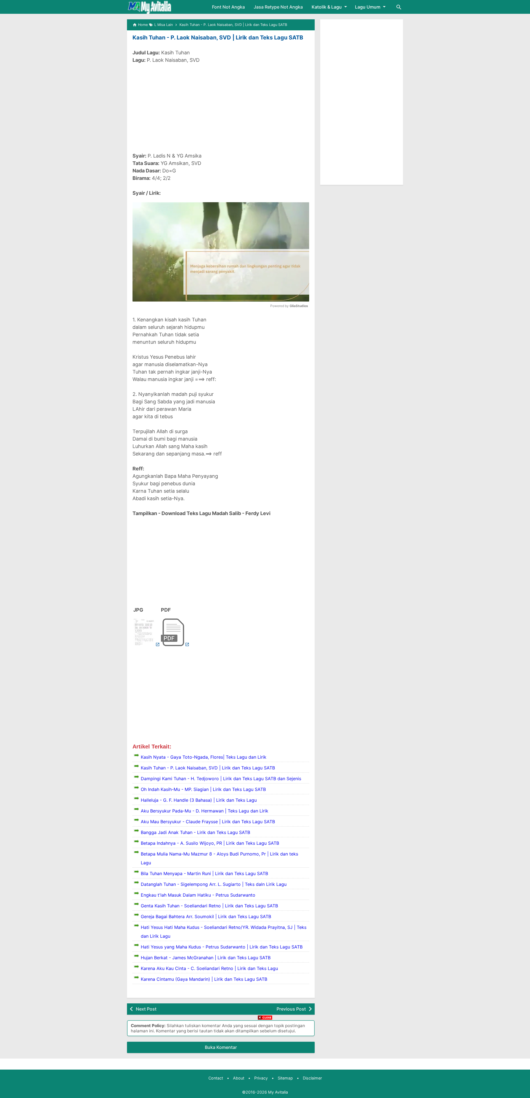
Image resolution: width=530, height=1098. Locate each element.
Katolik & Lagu (327, 7)
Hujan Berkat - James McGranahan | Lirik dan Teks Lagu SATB (206, 957)
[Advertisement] (220, 107)
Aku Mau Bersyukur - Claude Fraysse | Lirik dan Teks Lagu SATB (208, 821)
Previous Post (291, 1009)
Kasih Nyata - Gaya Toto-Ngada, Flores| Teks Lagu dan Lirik (203, 757)
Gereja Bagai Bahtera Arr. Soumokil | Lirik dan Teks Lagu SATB (206, 916)
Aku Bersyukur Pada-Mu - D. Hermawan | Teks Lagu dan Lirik (204, 811)
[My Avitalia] (149, 7)
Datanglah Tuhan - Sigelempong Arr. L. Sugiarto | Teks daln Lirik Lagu (214, 884)
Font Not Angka (228, 7)
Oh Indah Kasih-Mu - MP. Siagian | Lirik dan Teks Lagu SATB (203, 789)
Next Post (146, 1009)
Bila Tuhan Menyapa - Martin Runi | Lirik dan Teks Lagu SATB (204, 873)
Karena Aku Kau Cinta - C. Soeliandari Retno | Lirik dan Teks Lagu (209, 968)
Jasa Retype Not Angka (278, 7)
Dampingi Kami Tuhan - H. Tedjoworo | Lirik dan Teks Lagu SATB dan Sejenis (221, 778)
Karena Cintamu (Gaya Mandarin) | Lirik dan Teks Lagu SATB (204, 979)
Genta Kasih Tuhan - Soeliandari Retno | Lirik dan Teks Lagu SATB (209, 905)
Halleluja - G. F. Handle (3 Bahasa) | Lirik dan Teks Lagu (199, 800)
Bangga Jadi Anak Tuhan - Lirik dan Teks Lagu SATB (195, 832)
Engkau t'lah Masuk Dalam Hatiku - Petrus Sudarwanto (198, 895)
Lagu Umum (367, 7)
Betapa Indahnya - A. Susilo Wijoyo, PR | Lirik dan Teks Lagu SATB (210, 843)
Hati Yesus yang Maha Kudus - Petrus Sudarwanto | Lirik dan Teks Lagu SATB (222, 947)
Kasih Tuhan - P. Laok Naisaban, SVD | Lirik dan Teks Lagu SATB (217, 37)
